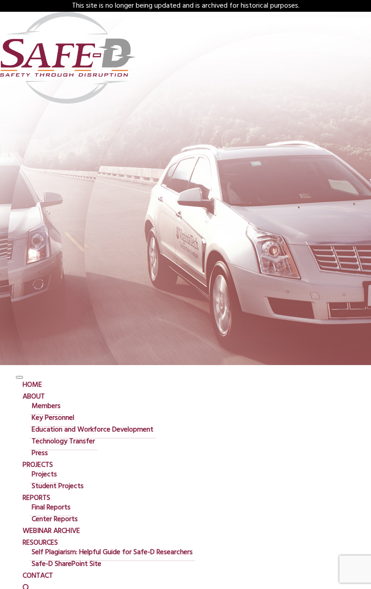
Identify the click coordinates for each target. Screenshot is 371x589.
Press (40, 453)
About (34, 397)
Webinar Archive (51, 531)
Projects (38, 465)
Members (46, 406)
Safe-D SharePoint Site (66, 564)
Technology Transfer (63, 441)
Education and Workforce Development (92, 430)
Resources (40, 543)
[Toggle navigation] (19, 377)
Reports (36, 498)
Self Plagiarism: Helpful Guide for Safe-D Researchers (112, 552)
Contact (38, 576)
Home (32, 385)
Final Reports (51, 507)
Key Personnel (53, 418)
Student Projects (58, 486)
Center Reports (55, 519)
